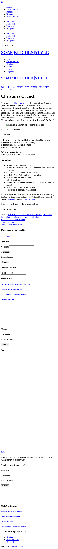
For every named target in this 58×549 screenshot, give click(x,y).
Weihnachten (6, 89)
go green (10, 71)
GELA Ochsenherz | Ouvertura (11, 516)
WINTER (47, 214)
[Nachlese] (15, 381)
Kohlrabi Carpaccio (7, 299)
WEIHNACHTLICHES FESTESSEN (25, 214)
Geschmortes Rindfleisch (11, 224)
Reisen (9, 66)
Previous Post (8, 236)
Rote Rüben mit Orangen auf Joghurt (13, 294)
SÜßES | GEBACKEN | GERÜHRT (33, 87)
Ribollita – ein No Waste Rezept (11, 289)
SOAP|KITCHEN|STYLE (25, 52)
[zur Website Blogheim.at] (3, 493)
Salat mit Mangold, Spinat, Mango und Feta (15, 284)
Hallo (3, 452)
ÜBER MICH (12, 9)
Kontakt (9, 14)
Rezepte (9, 12)
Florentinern (19, 103)
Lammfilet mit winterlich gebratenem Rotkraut (20, 217)
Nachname (5, 252)
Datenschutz (11, 542)
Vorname (5, 247)
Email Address (7, 257)
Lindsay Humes (17, 546)
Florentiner (11, 199)
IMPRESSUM (12, 17)
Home (9, 7)
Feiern (3, 87)
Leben (9, 69)
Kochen (9, 64)
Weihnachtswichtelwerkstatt (13, 219)
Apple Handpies (8, 222)
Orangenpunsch (30, 199)
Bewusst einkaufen (7, 521)
